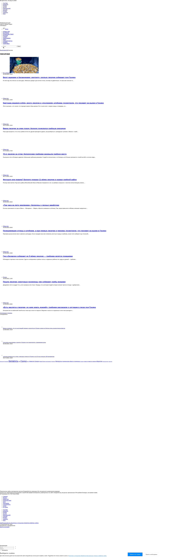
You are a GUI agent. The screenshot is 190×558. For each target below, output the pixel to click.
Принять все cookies (135, 554)
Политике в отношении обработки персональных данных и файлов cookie (88, 555)
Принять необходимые (151, 554)
